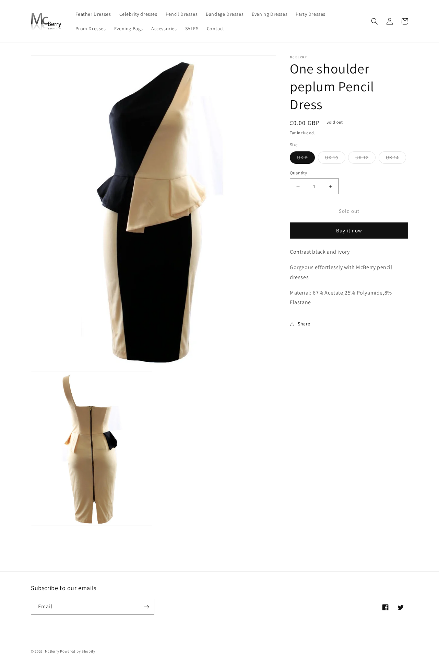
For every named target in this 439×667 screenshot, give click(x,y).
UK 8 (306, 159)
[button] (374, 21)
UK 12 (365, 159)
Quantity (298, 173)
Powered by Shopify (77, 651)
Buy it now (349, 231)
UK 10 (335, 159)
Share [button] (304, 324)
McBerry (52, 651)
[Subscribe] (146, 607)
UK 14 (396, 159)
